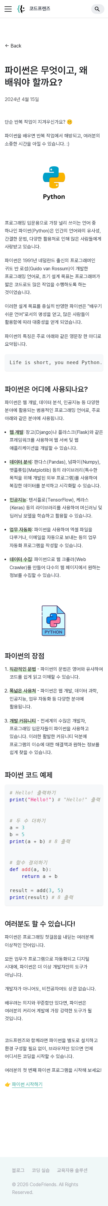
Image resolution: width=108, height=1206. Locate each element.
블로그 (18, 1170)
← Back (13, 46)
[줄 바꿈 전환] (85, 362)
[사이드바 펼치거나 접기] (8, 9)
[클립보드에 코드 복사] (96, 362)
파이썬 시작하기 (27, 1084)
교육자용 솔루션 (72, 1170)
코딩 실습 (41, 1170)
